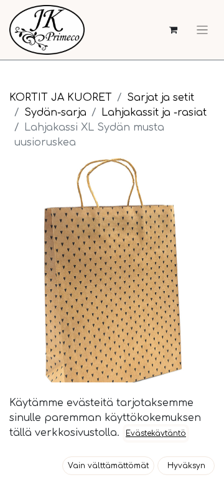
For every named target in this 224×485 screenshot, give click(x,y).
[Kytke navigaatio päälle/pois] (202, 29)
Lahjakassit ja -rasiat (154, 112)
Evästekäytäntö (156, 433)
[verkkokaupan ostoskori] (173, 30)
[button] (108, 465)
